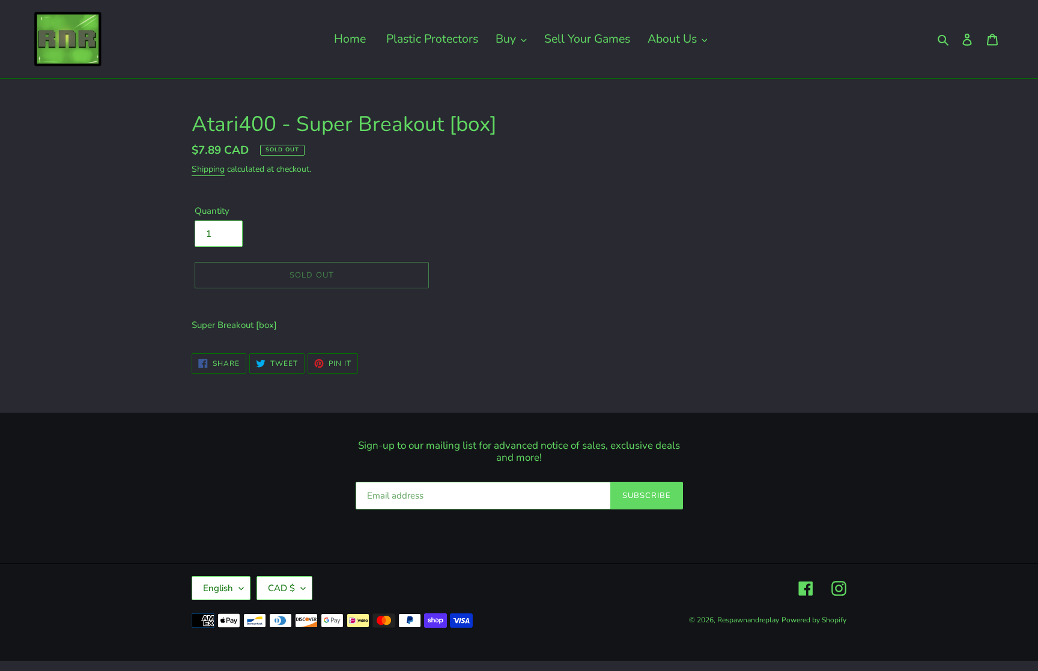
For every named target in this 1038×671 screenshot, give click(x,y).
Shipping (208, 169)
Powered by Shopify (814, 620)
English (218, 588)
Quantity (212, 211)
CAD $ (281, 588)
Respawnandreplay (748, 620)
